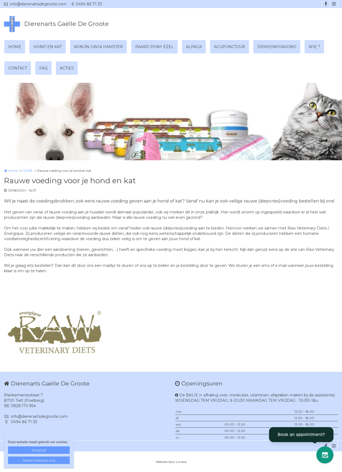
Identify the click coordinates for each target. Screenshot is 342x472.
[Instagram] (334, 4)
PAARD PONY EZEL (154, 46)
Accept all (39, 450)
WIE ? (314, 46)
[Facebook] (326, 4)
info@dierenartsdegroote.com (38, 4)
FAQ (43, 68)
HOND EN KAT (47, 46)
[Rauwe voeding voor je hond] (57, 321)
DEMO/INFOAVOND (276, 46)
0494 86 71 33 (89, 4)
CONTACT (17, 68)
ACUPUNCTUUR (229, 46)
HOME (14, 46)
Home (13, 171)
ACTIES (67, 68)
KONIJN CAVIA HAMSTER (98, 46)
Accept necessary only (39, 460)
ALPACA (194, 46)
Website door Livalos (171, 462)
